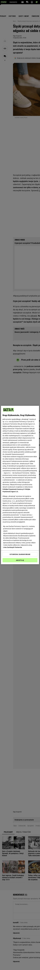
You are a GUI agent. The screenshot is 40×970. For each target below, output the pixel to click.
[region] (20, 485)
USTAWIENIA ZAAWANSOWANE (20, 554)
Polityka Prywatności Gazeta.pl (13, 489)
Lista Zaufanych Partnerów (12, 547)
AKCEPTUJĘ (20, 560)
